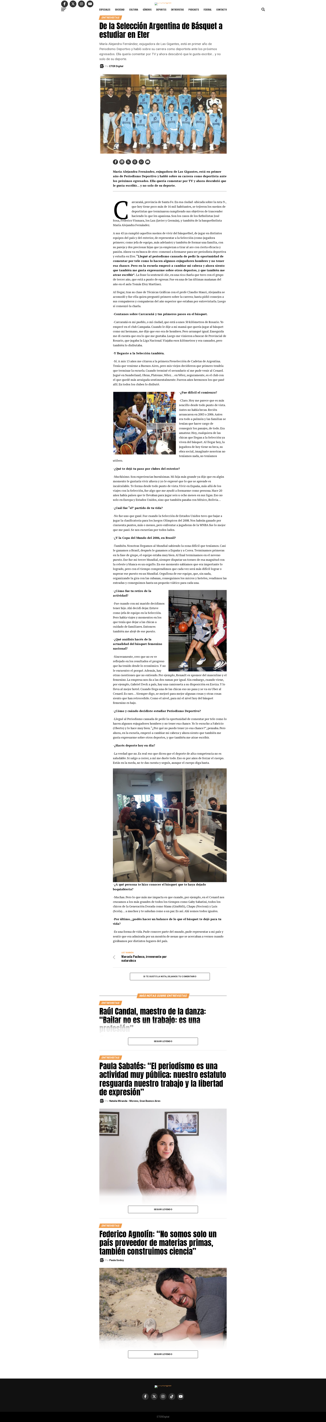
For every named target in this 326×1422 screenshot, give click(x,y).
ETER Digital (116, 66)
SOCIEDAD (119, 9)
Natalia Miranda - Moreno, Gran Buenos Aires (134, 1101)
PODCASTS (193, 9)
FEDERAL (208, 9)
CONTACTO (221, 9)
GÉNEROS (147, 9)
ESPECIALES (104, 9)
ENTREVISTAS (177, 9)
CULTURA (133, 9)
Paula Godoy (116, 1260)
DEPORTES (161, 9)
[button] (115, 162)
